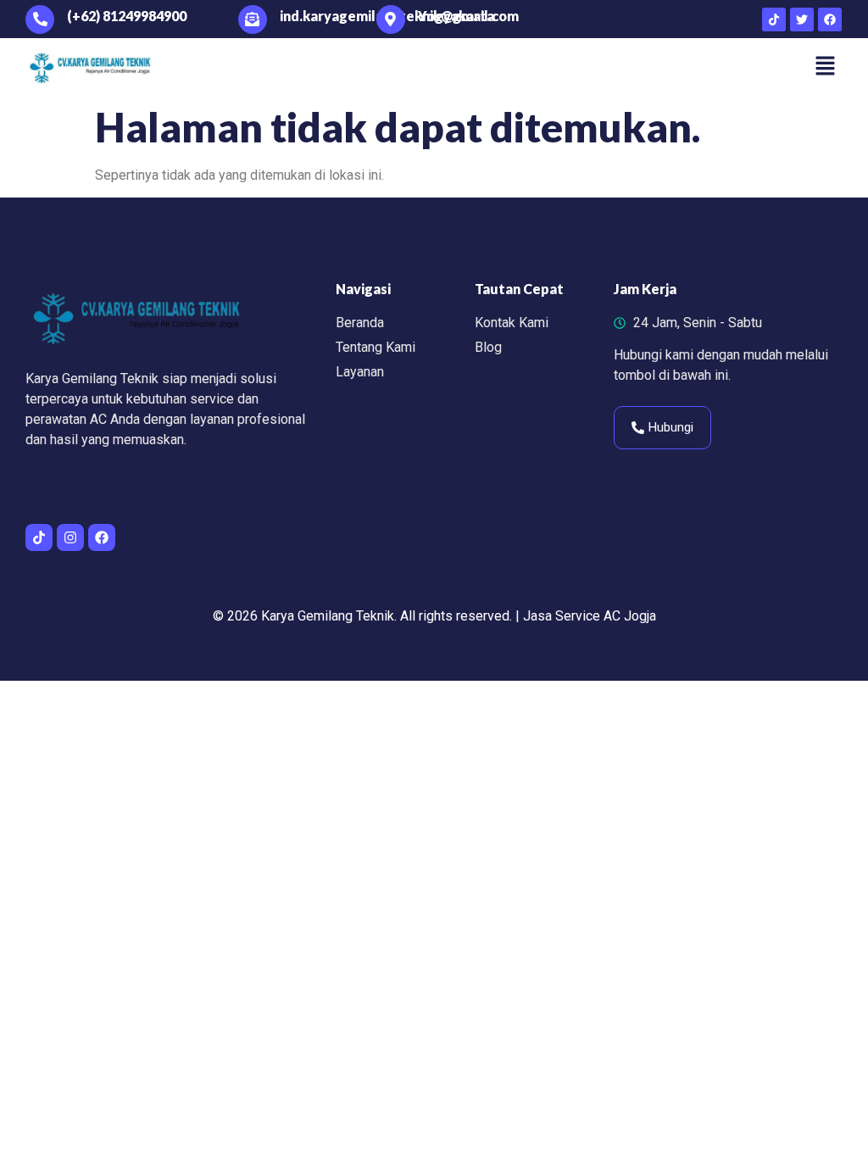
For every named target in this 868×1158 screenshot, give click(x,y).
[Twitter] (802, 19)
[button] (826, 67)
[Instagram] (70, 537)
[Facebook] (830, 19)
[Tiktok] (774, 19)
